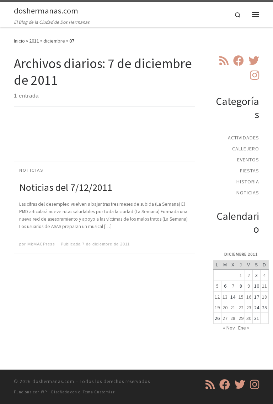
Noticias (247, 192)
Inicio (19, 41)
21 (232, 307)
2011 (34, 41)
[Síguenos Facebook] (238, 60)
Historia (247, 181)
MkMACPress (41, 244)
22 (241, 307)
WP (44, 391)
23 (248, 307)
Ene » (243, 328)
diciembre (54, 41)
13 (225, 297)
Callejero (245, 148)
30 (248, 318)
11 (264, 286)
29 (241, 318)
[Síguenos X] (253, 60)
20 (225, 307)
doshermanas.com (53, 381)
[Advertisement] (143, 140)
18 (264, 297)
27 (225, 318)
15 (241, 297)
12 (217, 297)
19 (217, 307)
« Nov (229, 328)
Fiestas (249, 170)
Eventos (248, 159)
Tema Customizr (99, 391)
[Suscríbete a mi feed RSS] (224, 60)
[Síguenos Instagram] (254, 75)
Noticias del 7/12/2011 (65, 187)
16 (248, 297)
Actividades (243, 137)
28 (232, 318)
